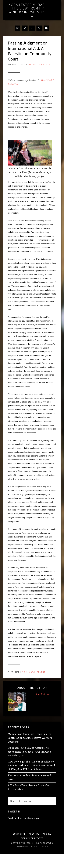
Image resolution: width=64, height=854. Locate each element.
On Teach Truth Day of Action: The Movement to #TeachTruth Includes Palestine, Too (29, 751)
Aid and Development (33, 672)
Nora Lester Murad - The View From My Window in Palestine (27, 8)
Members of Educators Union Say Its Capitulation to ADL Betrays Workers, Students (30, 737)
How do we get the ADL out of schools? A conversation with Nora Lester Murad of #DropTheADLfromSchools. (31, 765)
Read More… (43, 694)
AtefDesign (42, 847)
